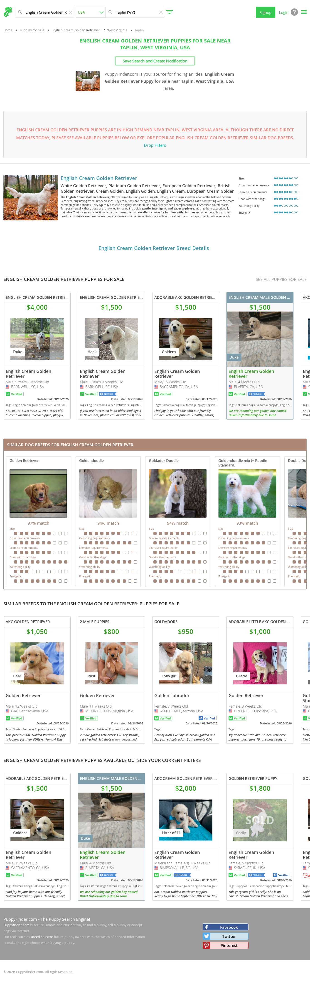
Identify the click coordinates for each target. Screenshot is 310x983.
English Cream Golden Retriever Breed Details (153, 248)
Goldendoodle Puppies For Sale (108, 521)
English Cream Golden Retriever (76, 30)
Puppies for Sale (32, 30)
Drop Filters (155, 145)
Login (283, 12)
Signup (265, 12)
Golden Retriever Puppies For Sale (38, 521)
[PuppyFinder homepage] (7, 12)
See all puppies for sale (281, 279)
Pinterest (229, 945)
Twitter (229, 936)
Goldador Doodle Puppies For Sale (177, 521)
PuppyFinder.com (20, 919)
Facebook (229, 927)
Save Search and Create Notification (155, 60)
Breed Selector (42, 937)
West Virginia (117, 30)
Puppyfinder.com (16, 925)
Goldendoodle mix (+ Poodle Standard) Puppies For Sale (247, 521)
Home (7, 30)
